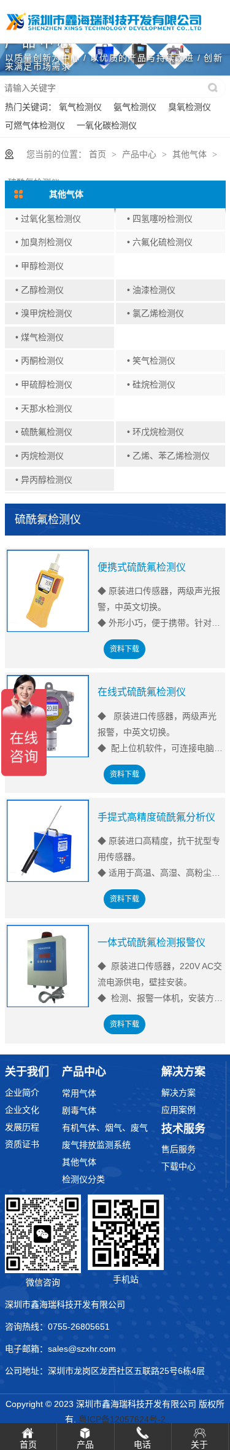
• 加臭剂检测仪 (43, 242)
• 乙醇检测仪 (39, 290)
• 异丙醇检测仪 (43, 480)
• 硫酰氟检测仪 (43, 432)
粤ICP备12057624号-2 (122, 1419)
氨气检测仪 (134, 107)
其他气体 (189, 154)
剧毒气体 (79, 1110)
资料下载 (124, 649)
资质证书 (22, 1144)
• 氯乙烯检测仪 (155, 313)
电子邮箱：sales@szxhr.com (60, 1349)
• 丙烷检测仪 (39, 456)
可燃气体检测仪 (35, 125)
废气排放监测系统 (96, 1145)
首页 (97, 154)
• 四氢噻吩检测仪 (160, 219)
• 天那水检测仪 (43, 408)
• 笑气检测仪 (151, 360)
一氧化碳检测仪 (107, 125)
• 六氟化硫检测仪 (160, 242)
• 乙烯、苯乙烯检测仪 (168, 456)
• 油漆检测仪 (151, 290)
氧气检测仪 (80, 107)
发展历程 (22, 1127)
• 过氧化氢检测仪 (48, 219)
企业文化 (22, 1110)
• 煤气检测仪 (39, 337)
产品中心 (139, 154)
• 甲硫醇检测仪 (43, 384)
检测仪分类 (83, 1179)
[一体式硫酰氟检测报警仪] (48, 966)
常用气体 (79, 1093)
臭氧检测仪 (189, 107)
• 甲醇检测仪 (39, 266)
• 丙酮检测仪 (39, 360)
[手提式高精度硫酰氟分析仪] (48, 841)
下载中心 (178, 1166)
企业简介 (22, 1092)
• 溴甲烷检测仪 (43, 313)
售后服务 (178, 1149)
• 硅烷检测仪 (151, 384)
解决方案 (178, 1092)
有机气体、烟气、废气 (105, 1127)
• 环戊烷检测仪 (155, 432)
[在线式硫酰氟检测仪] (48, 716)
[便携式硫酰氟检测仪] (48, 591)
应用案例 (178, 1110)
